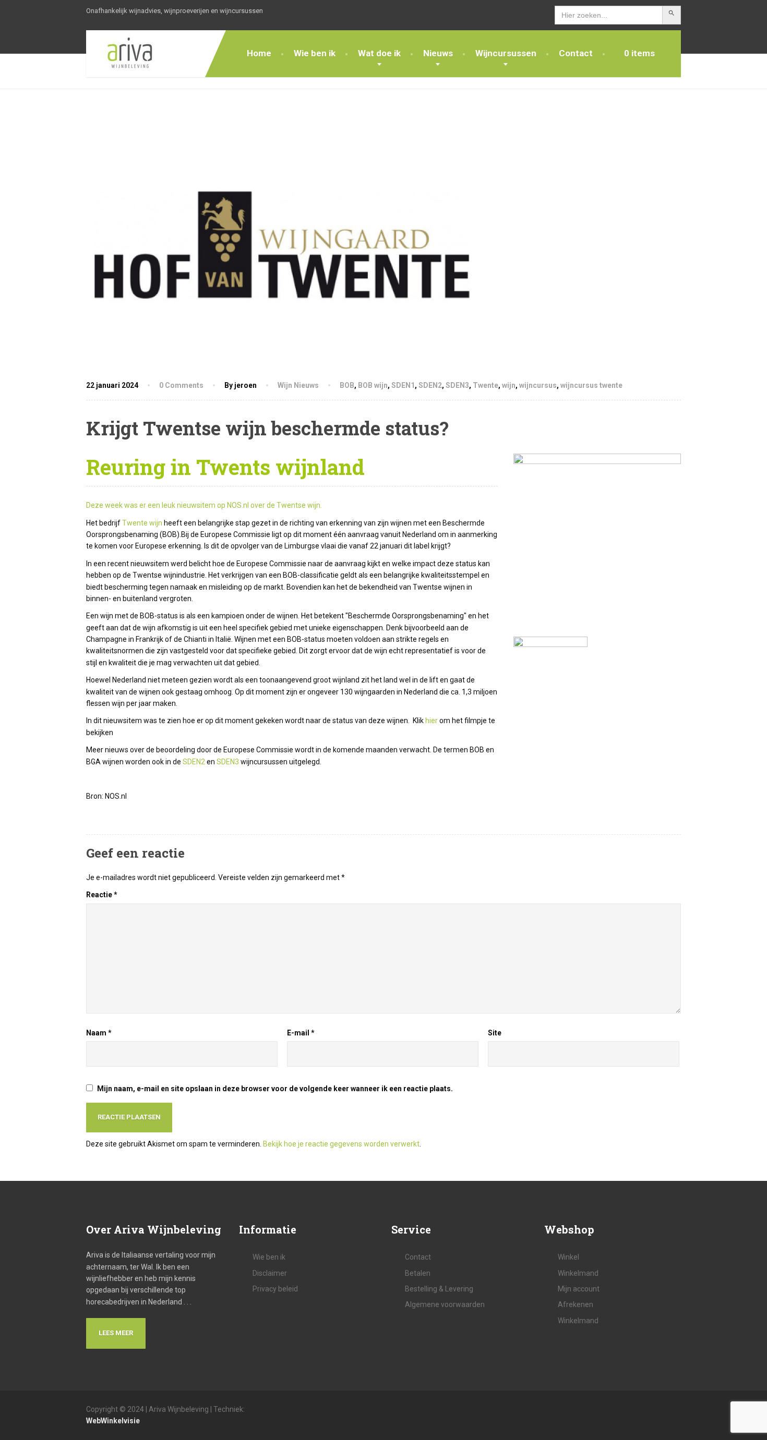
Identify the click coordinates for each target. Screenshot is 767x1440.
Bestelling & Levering (439, 1289)
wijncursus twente (591, 385)
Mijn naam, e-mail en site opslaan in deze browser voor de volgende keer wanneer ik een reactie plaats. (275, 1088)
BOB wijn (373, 385)
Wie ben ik (314, 53)
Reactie (101, 894)
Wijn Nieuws (298, 385)
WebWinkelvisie (113, 1421)
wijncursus (538, 385)
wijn (509, 385)
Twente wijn (142, 523)
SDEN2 (430, 385)
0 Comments (181, 385)
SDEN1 (403, 385)
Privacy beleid (275, 1289)
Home (259, 53)
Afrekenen (575, 1304)
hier (431, 720)
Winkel (568, 1257)
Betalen (417, 1273)
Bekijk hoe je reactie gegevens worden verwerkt (341, 1144)
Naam (99, 1033)
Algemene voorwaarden (445, 1304)
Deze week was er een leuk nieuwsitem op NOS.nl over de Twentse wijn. (204, 505)
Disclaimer (270, 1273)
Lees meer (116, 1333)
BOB (347, 385)
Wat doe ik (379, 53)
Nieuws (438, 53)
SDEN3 (457, 385)
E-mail (301, 1033)
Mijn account (579, 1289)
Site (494, 1033)
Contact (576, 53)
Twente (485, 385)
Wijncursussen (505, 53)
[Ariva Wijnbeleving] (122, 53)
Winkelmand (578, 1273)
